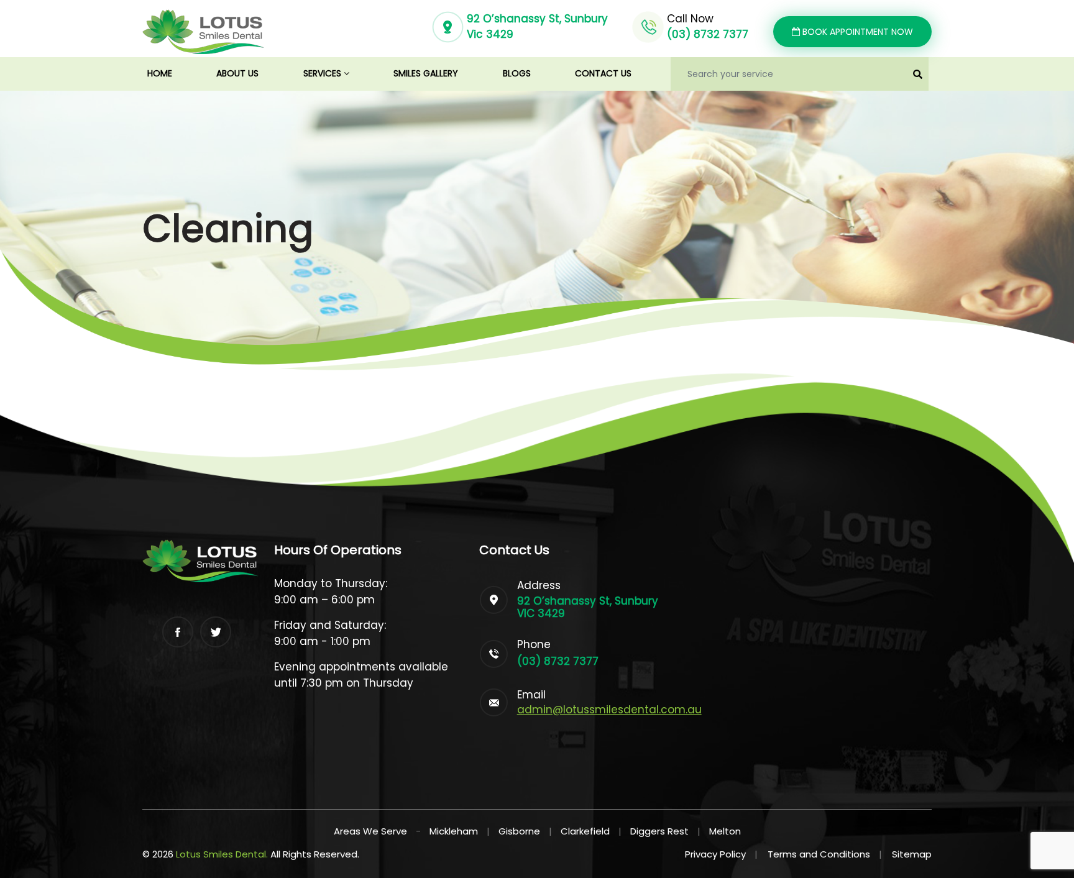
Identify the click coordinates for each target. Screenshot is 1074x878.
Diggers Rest (659, 831)
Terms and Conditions (825, 854)
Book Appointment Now (856, 31)
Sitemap (912, 854)
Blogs (517, 73)
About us (237, 73)
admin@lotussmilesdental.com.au (609, 709)
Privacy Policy (721, 854)
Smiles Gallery (425, 73)
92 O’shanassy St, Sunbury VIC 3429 (587, 607)
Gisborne (519, 831)
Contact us (603, 73)
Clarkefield (585, 831)
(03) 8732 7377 (707, 34)
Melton (725, 831)
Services (323, 73)
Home (171, 73)
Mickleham (453, 831)
